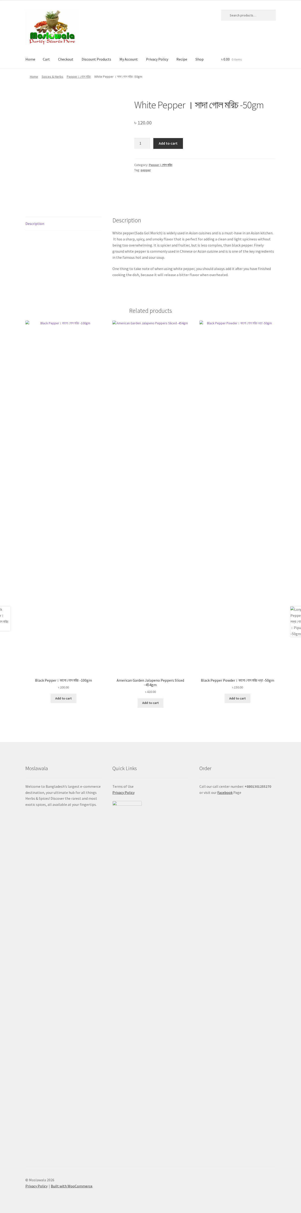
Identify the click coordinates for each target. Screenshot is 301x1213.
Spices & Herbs (52, 76)
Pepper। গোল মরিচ (79, 76)
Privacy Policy (157, 59)
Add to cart (168, 143)
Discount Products (96, 59)
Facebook (225, 792)
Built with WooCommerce (71, 1186)
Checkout (65, 59)
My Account (128, 59)
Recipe (181, 59)
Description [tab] (34, 223)
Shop (199, 59)
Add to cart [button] (63, 698)
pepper (146, 170)
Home (30, 59)
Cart (46, 59)
